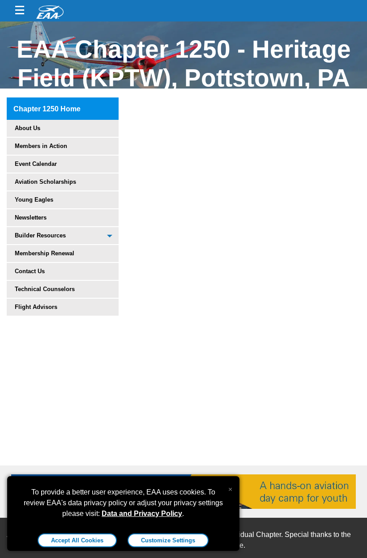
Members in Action (41, 146)
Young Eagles (34, 199)
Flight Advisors (36, 307)
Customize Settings (168, 540)
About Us (27, 128)
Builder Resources (40, 235)
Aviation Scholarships (45, 181)
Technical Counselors (45, 289)
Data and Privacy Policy (142, 513)
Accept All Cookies (77, 540)
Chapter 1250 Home (47, 109)
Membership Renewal (44, 253)
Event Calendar (36, 164)
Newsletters (31, 217)
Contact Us (30, 271)
